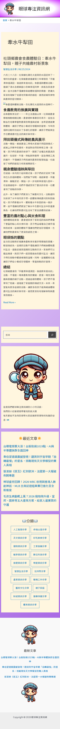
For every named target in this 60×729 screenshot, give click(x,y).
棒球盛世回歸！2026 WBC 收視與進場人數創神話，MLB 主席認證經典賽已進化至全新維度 (29, 486)
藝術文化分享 (22, 587)
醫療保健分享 (40, 596)
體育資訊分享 (30, 604)
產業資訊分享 (20, 579)
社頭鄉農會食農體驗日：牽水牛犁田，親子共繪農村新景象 (29, 60)
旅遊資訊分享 (20, 562)
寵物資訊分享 (20, 546)
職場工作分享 (40, 579)
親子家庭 (40, 587)
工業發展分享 (40, 546)
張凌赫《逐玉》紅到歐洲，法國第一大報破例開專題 (30, 676)
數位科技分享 (40, 554)
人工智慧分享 (20, 529)
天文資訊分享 (20, 537)
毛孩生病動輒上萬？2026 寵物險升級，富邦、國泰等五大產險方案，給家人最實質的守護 (29, 500)
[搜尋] (52, 335)
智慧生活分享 (10, 69)
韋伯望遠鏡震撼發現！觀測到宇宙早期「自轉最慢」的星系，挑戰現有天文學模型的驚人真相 (29, 461)
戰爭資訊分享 (20, 554)
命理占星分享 (40, 529)
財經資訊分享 (20, 596)
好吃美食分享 (40, 537)
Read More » (9, 302)
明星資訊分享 (40, 562)
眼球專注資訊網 (34, 8)
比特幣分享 (40, 571)
